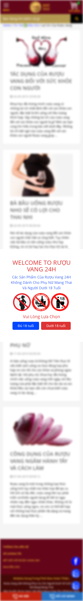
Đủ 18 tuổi (26, 325)
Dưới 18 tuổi (55, 325)
